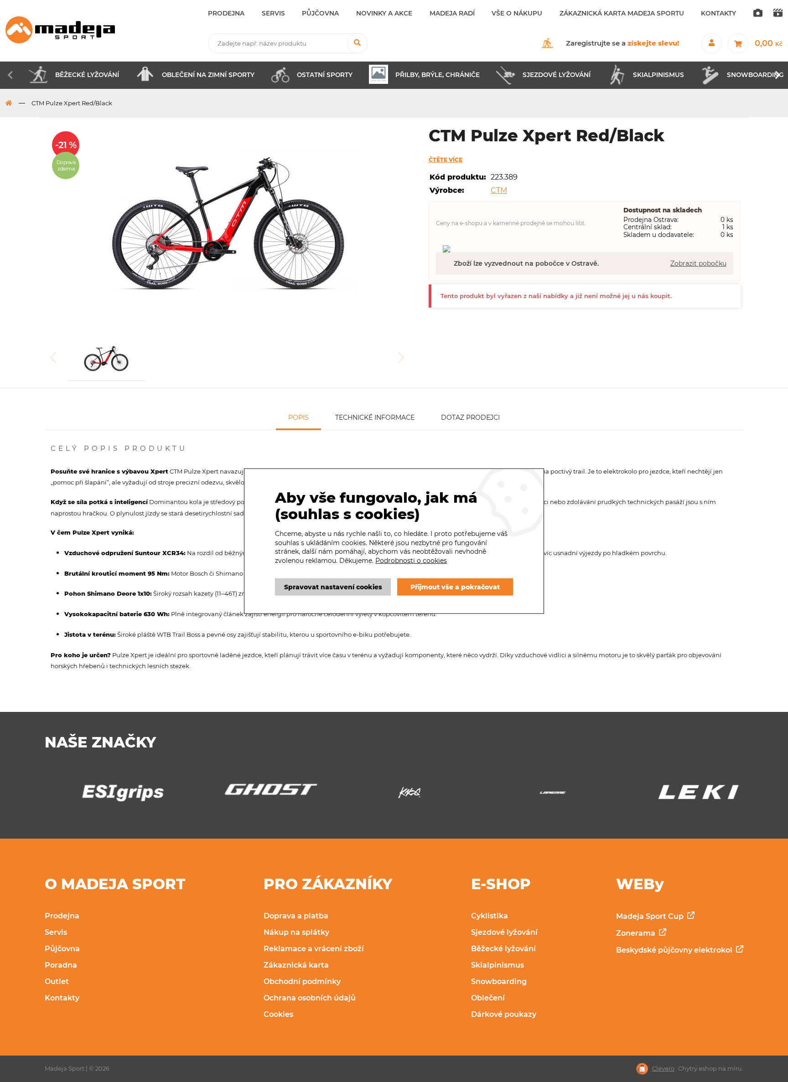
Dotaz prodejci (470, 417)
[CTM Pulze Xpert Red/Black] (229, 223)
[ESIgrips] (107, 795)
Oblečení (488, 998)
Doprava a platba (296, 916)
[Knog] (394, 795)
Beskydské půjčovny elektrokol (675, 950)
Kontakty (62, 998)
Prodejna (62, 916)
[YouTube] (778, 13)
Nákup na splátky (296, 932)
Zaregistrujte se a (622, 43)
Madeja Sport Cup (650, 916)
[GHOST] (250, 791)
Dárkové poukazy (503, 1014)
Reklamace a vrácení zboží (314, 948)
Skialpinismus (497, 965)
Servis (56, 932)
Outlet (57, 981)
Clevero (663, 1068)
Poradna (61, 965)
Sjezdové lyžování (504, 932)
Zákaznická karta (296, 965)
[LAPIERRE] (537, 795)
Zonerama (636, 933)
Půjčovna (62, 948)
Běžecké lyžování (503, 948)
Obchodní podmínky (302, 981)
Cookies (278, 1014)
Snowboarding (499, 981)
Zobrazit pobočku (698, 263)
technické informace (375, 417)
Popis (298, 417)
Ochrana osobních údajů (310, 998)
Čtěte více (445, 160)
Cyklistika (489, 916)
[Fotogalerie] (757, 13)
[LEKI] (680, 795)
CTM (499, 190)
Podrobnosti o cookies (411, 560)
